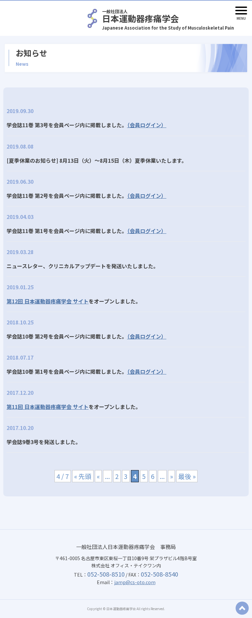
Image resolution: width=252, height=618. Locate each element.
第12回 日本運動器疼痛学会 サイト (48, 301)
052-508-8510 (106, 574)
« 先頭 (83, 476)
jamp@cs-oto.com (135, 582)
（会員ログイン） (146, 125)
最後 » (187, 476)
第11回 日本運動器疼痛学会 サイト (48, 407)
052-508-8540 (159, 574)
